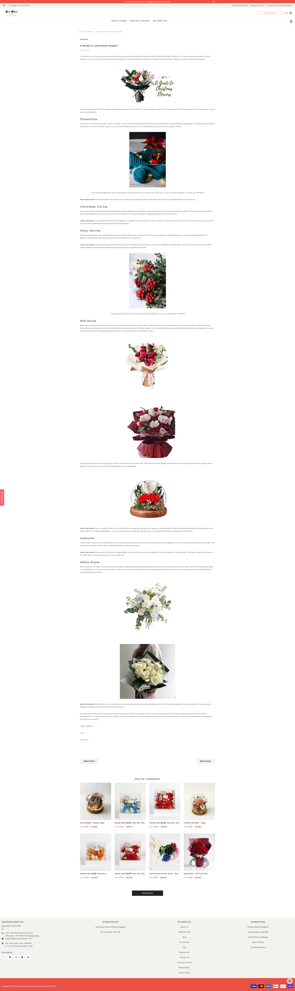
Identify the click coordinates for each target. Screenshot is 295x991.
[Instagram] (10, 957)
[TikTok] (22, 957)
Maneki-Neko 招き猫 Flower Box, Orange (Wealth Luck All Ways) (93, 874)
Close (214, 2)
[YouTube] (28, 957)
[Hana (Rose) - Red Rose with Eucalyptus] (199, 852)
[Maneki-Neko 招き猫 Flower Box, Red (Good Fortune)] (164, 801)
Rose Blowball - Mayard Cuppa (92, 823)
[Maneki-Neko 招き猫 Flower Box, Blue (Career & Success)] (130, 801)
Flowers (90, 31)
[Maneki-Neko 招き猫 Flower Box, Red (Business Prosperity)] (130, 852)
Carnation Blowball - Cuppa (194, 823)
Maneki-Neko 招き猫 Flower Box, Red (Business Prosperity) (129, 874)
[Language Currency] (5, 5)
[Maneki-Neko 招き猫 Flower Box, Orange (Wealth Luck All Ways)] (95, 852)
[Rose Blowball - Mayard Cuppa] (95, 801)
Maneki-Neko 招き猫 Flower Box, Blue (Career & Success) (130, 823)
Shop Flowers (270, 13)
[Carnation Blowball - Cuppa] (199, 801)
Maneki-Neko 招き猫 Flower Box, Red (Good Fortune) (164, 823)
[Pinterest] (16, 957)
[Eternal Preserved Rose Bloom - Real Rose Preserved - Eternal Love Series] (164, 852)
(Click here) (34, 936)
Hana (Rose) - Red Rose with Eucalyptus (195, 874)
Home (81, 31)
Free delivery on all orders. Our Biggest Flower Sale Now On (147, 2)
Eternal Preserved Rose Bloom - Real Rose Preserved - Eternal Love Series (164, 874)
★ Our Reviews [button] (2, 497)
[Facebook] (4, 957)
